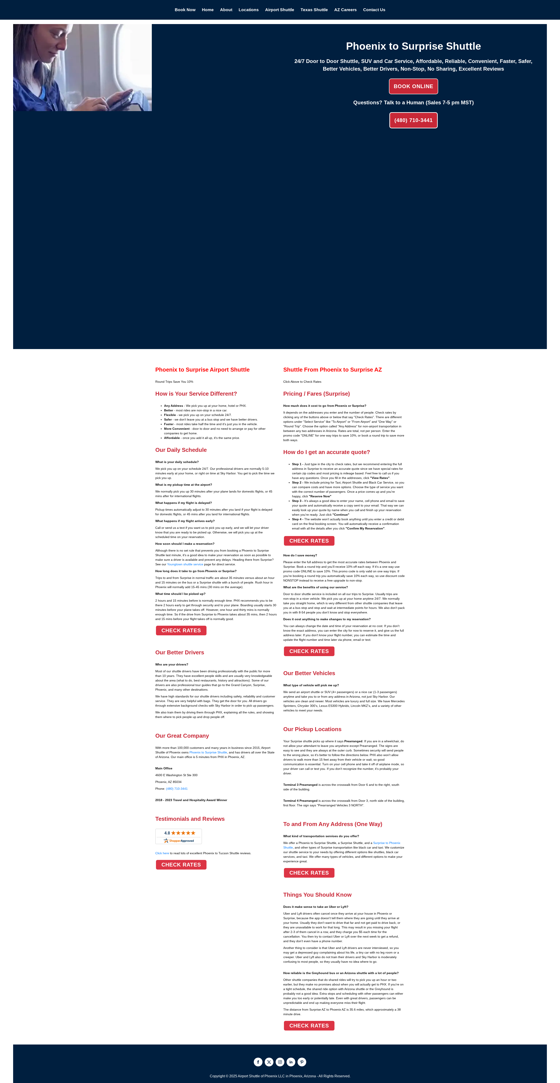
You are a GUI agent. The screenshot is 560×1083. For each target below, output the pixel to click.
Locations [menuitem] (249, 9)
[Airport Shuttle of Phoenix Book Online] (82, 108)
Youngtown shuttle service (185, 564)
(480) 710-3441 (413, 120)
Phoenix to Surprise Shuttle (208, 752)
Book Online (413, 86)
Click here (203, 853)
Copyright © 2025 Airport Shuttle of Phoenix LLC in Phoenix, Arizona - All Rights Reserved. (280, 1076)
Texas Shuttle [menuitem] (314, 9)
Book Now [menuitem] (185, 9)
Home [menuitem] (208, 9)
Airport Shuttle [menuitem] (279, 9)
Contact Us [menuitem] (374, 9)
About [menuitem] (226, 9)
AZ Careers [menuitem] (345, 9)
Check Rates (181, 630)
